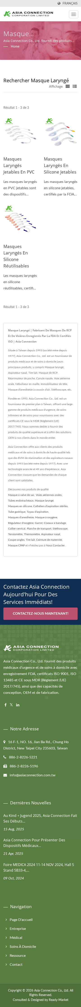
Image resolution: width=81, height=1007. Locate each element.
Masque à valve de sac (21, 495)
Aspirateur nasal (50, 534)
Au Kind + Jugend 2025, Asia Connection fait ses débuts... (40, 818)
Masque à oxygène (46, 517)
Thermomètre (32, 534)
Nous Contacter (55, 545)
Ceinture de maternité (49, 539)
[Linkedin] (17, 705)
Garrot (39, 523)
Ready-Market (58, 1000)
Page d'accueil (21, 920)
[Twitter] (11, 705)
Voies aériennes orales (49, 495)
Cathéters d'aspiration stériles (50, 506)
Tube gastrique (16, 511)
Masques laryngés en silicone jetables (60, 165)
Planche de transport (39, 528)
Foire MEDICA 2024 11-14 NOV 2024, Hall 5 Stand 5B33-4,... (38, 867)
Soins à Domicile (23, 946)
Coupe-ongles (16, 539)
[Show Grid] (68, 87)
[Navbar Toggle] (73, 14)
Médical (16, 938)
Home (15, 46)
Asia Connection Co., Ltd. (51, 990)
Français (70, 3)
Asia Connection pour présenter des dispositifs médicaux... (34, 843)
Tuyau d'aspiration (37, 511)
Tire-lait (30, 539)
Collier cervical (16, 528)
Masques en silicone (20, 506)
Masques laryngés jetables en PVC (18, 165)
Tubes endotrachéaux (21, 500)
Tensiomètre (15, 534)
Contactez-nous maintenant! (40, 613)
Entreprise (18, 929)
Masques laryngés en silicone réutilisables (16, 256)
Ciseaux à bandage (55, 523)
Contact (16, 964)
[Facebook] (5, 705)
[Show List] (75, 87)
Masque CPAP (16, 545)
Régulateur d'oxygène (21, 523)
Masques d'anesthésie (21, 517)
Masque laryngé (44, 500)
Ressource (18, 955)
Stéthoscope (60, 528)
